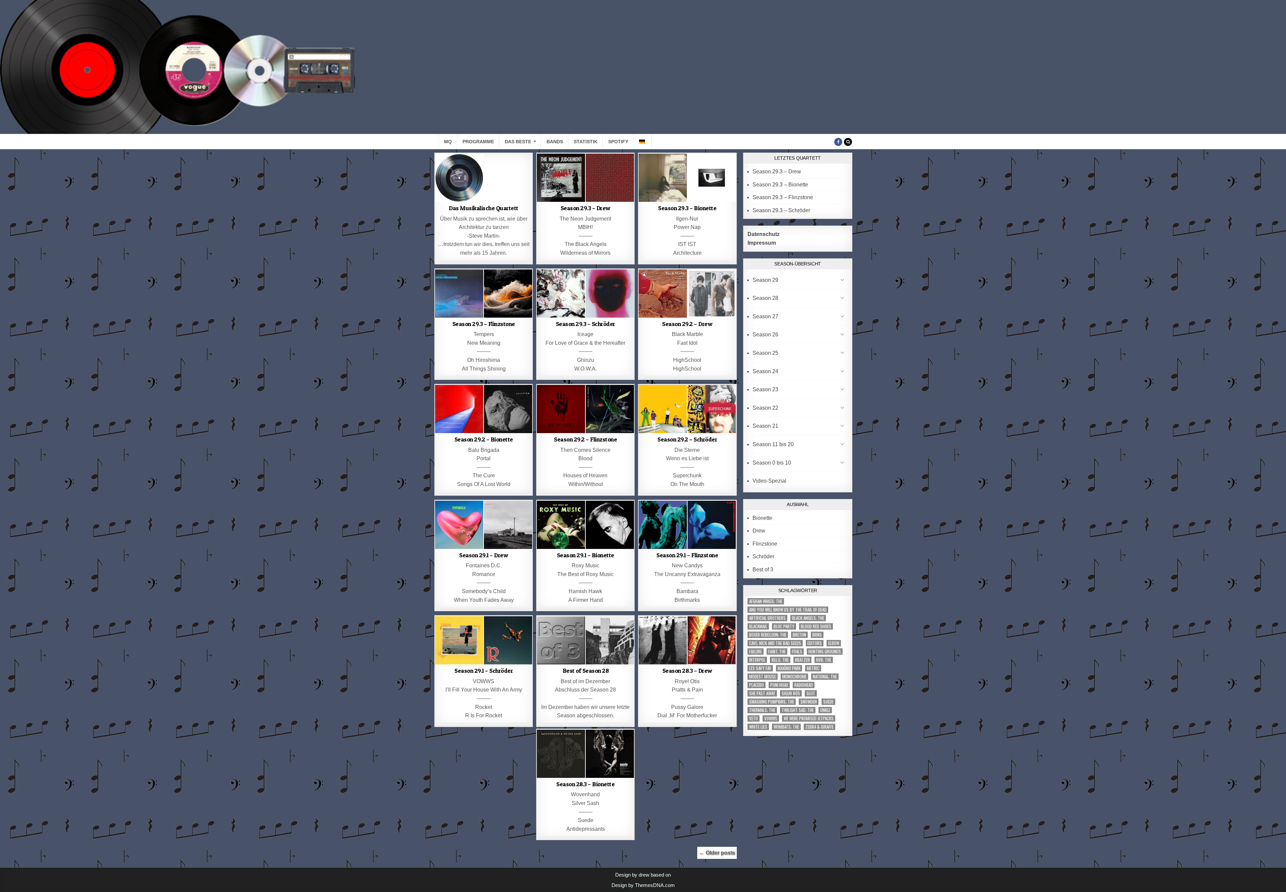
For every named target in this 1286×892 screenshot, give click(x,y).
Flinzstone (765, 544)
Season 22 (765, 408)
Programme (478, 141)
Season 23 (765, 389)
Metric (813, 668)
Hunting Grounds (824, 651)
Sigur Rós (791, 693)
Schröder (763, 556)
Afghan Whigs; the (765, 601)
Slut (810, 693)
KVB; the (823, 660)
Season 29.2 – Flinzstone (585, 439)
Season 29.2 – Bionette (483, 439)
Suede (828, 702)
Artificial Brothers (767, 618)
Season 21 (765, 426)
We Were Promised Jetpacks (809, 718)
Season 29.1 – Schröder (483, 670)
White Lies (758, 727)
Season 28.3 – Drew (687, 670)
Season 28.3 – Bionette (585, 784)
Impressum (761, 243)
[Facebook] (838, 142)
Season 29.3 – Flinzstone (483, 323)
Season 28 (765, 298)
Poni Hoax (779, 685)
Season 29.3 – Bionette (687, 208)
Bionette (762, 518)
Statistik (585, 141)
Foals (797, 651)
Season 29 (765, 280)
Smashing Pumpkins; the (771, 702)
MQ (448, 141)
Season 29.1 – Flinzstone (687, 555)
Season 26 (765, 334)
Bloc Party (784, 626)
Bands (555, 141)
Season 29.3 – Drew (586, 208)
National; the (825, 676)
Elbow (833, 643)
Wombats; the (786, 727)
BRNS (817, 635)
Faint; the (777, 651)
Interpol (757, 660)
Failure (755, 651)
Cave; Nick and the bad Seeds (775, 643)
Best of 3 (763, 569)
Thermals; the (762, 710)
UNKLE (825, 710)
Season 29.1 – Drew (483, 555)
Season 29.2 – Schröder (687, 439)
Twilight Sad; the (798, 710)
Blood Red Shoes (816, 626)
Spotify (618, 141)
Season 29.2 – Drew (687, 323)
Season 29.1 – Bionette (585, 555)
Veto (753, 718)
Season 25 (765, 353)
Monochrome (794, 676)
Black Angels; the (808, 618)
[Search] (848, 142)
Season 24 (765, 371)
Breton (799, 635)
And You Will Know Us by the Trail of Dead (788, 609)
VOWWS (770, 718)
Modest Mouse (762, 676)
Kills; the (780, 660)
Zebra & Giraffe (819, 727)
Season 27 (765, 316)
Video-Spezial (769, 481)
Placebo (756, 685)
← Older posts (717, 853)
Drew (759, 531)
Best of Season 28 (586, 670)
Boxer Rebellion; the (767, 635)
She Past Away (762, 693)
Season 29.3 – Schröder (585, 323)
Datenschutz (763, 234)
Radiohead (803, 685)
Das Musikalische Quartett (483, 208)
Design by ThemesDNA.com (643, 885)
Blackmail (758, 626)
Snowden (808, 702)
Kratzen (802, 660)
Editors (814, 643)
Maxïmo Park (789, 668)
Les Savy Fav (760, 668)
